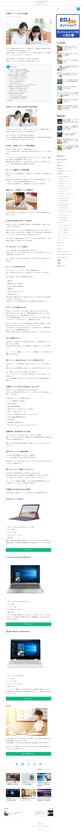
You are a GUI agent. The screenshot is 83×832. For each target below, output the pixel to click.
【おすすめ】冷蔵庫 (63, 198)
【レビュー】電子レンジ (64, 225)
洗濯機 (59, 260)
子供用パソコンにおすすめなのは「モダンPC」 (19, 86)
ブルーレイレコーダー (63, 251)
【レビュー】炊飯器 (63, 232)
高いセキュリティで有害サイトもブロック (20, 91)
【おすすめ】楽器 (63, 207)
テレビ (59, 248)
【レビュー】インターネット (65, 235)
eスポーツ (60, 242)
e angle (59, 168)
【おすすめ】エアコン (64, 178)
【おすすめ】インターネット (65, 193)
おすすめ (60, 173)
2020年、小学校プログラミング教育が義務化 (20, 71)
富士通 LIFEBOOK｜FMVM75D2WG (19, 98)
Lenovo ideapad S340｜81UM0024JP (19, 96)
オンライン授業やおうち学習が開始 (18, 73)
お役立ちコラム (61, 266)
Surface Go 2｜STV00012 (16, 95)
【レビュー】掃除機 (63, 230)
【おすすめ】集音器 (63, 217)
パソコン (60, 245)
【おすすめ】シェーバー (64, 188)
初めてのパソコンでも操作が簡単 (18, 89)
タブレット (60, 162)
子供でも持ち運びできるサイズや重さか (19, 77)
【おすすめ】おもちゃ (64, 215)
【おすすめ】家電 (63, 220)
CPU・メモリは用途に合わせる (18, 81)
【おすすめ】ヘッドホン (64, 186)
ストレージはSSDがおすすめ (17, 80)
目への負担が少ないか (16, 83)
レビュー (60, 222)
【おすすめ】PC (47, 769)
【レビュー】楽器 (63, 237)
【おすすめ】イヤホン (64, 183)
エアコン (60, 240)
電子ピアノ (60, 165)
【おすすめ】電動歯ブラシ (64, 176)
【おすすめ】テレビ (63, 195)
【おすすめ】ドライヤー (64, 210)
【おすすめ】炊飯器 (63, 200)
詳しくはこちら (28, 549)
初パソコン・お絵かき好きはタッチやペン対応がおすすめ (23, 84)
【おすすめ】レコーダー (64, 203)
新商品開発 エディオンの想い (65, 171)
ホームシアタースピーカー (64, 254)
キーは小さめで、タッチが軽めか (18, 78)
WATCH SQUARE (62, 159)
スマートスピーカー (63, 257)
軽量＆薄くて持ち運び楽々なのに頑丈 (19, 88)
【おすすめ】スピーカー (64, 181)
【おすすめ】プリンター (64, 212)
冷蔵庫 (59, 263)
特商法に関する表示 (37, 826)
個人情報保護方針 (46, 826)
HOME (42, 824)
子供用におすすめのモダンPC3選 (16, 93)
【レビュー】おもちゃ (64, 227)
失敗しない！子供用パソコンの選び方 (17, 75)
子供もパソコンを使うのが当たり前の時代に (18, 69)
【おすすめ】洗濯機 (63, 205)
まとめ (10, 100)
